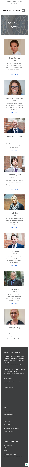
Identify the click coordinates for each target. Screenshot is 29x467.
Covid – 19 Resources (9, 431)
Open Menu (23, 10)
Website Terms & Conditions (10, 418)
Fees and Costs (7, 411)
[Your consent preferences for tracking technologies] (26, 464)
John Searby (14, 289)
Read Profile (14, 74)
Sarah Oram (14, 213)
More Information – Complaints (11, 428)
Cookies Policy (7, 424)
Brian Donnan (14, 58)
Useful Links (7, 435)
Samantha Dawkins (14, 98)
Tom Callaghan (14, 175)
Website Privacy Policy (9, 414)
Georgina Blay (14, 327)
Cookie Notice (7, 421)
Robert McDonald (14, 136)
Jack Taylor (14, 251)
